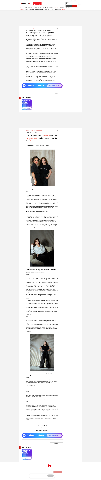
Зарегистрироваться (26, 0)
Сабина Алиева (24, 94)
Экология (51, 7)
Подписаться (32, 28)
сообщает (42, 39)
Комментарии (56, 93)
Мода (36, 7)
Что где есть (45, 7)
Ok (50, 475)
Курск (71, 0)
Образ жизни (62, 7)
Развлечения (30, 7)
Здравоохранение (58, 9)
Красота (40, 7)
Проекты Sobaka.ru (77, 0)
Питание (26, 9)
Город (26, 7)
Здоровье (56, 7)
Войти (21, 0)
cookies (40, 476)
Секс (52, 9)
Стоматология (47, 9)
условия (32, 475)
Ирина (23, 443)
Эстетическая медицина (39, 9)
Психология (32, 9)
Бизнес (63, 9)
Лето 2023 (36, 443)
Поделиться (38, 28)
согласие (37, 475)
